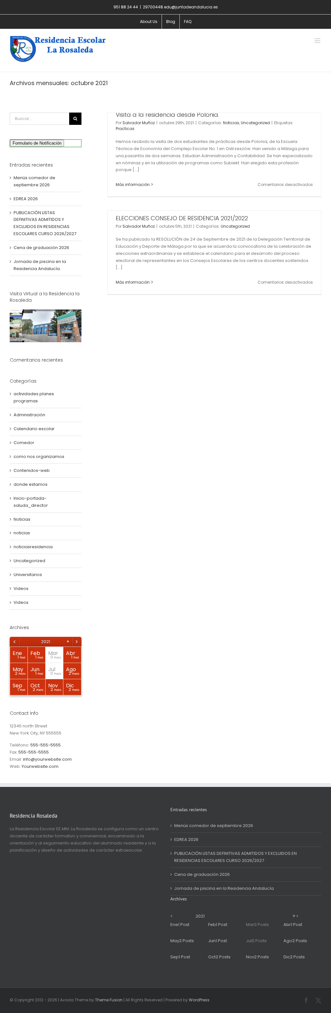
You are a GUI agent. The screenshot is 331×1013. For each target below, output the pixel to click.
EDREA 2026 (26, 199)
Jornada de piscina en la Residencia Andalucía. (224, 888)
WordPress (199, 1000)
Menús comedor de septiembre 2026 (213, 825)
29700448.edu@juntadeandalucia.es (180, 7)
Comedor (24, 443)
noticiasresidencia (33, 547)
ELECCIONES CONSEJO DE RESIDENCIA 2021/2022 (182, 218)
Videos (21, 588)
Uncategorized (255, 122)
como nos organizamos (39, 456)
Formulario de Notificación (37, 143)
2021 (45, 641)
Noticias (231, 122)
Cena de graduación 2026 (41, 248)
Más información (133, 184)
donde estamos (31, 484)
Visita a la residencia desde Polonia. (167, 115)
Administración (29, 415)
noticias (22, 533)
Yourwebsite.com (40, 766)
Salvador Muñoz (139, 122)
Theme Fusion (109, 1000)
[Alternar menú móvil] (318, 40)
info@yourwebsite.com (47, 759)
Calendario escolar (34, 429)
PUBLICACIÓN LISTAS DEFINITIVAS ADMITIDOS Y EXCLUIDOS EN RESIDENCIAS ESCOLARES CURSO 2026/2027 (235, 857)
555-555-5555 (45, 745)
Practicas (125, 128)
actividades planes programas (34, 397)
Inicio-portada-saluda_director (31, 501)
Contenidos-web (32, 470)
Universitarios (28, 575)
